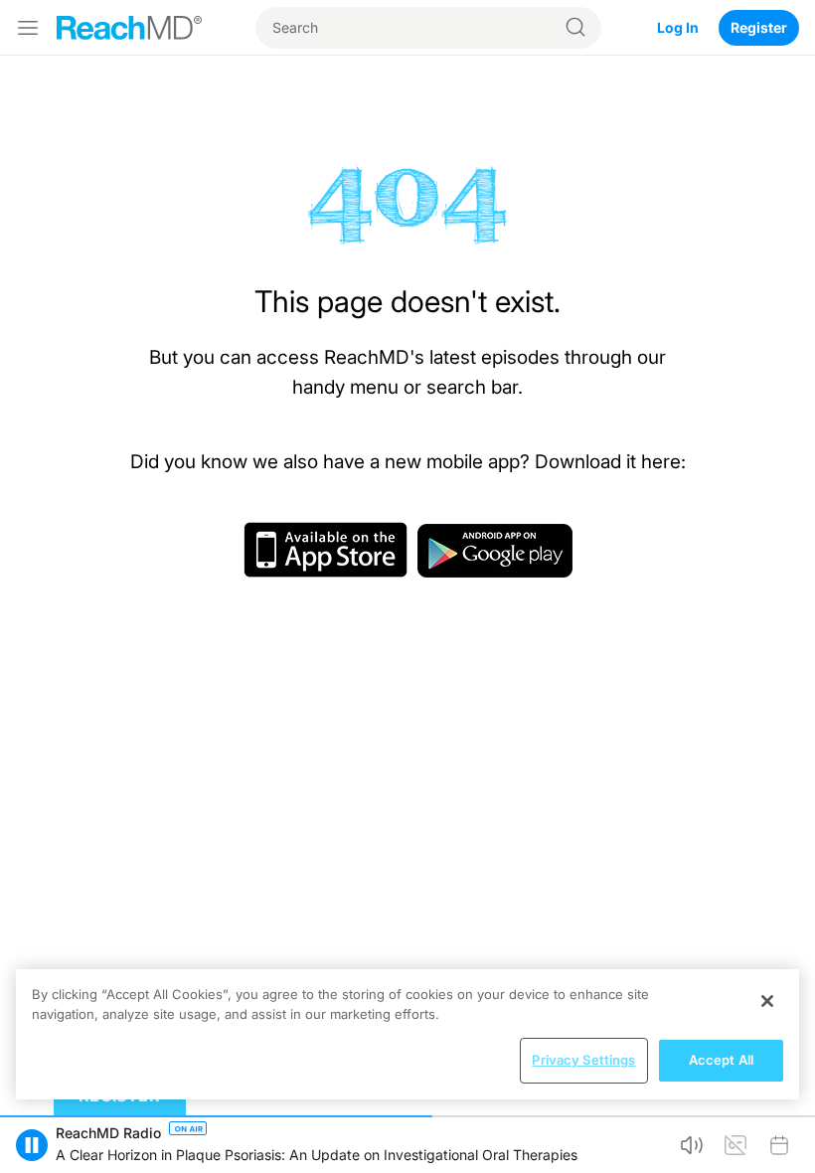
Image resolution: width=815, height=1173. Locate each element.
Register (759, 27)
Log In (678, 27)
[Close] (767, 1001)
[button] (32, 1145)
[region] (407, 1034)
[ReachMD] (129, 28)
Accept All (721, 1060)
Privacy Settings (583, 1060)
